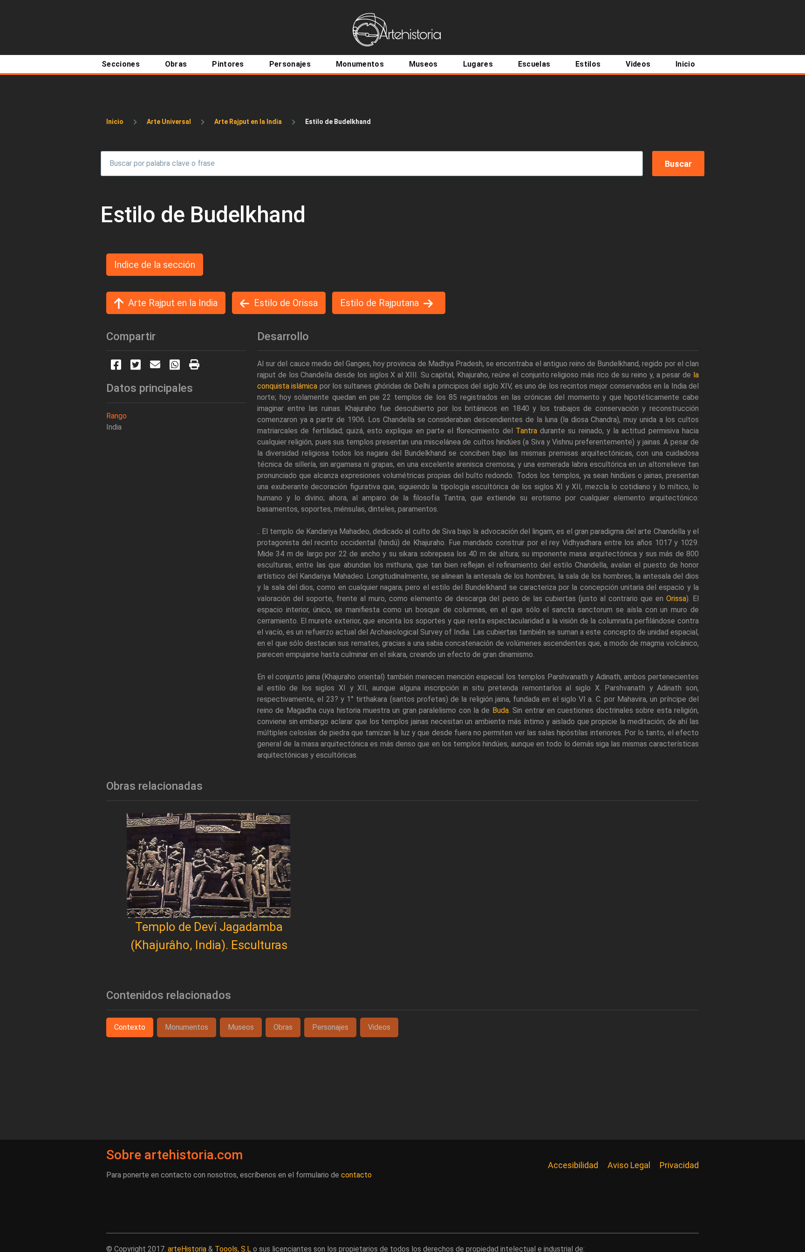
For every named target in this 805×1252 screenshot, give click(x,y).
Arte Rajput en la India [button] (173, 302)
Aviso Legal (628, 1165)
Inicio (114, 121)
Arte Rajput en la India (248, 121)
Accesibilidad (573, 1165)
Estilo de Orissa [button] (286, 302)
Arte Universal (169, 121)
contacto (356, 1174)
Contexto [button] (129, 1027)
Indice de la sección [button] (154, 264)
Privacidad (679, 1165)
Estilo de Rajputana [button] (379, 302)
